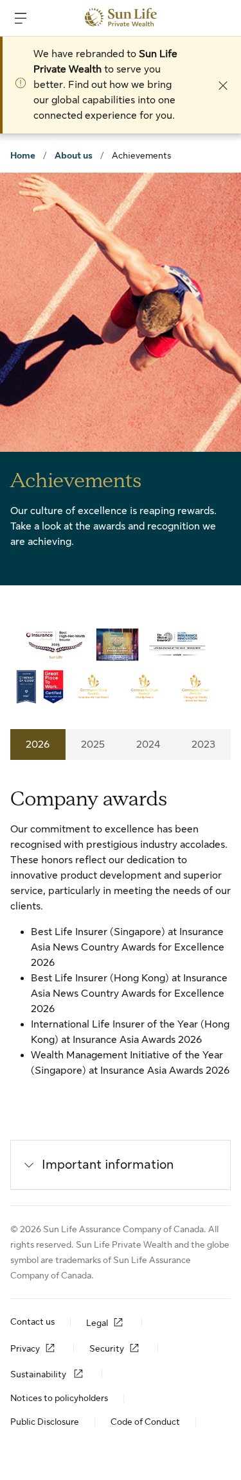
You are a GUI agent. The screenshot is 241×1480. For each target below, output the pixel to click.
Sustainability (39, 1374)
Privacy (25, 1348)
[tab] (38, 744)
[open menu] (20, 18)
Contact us (32, 1321)
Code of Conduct (145, 1421)
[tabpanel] (120, 932)
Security (106, 1348)
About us (74, 155)
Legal (97, 1323)
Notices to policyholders (59, 1398)
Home (22, 155)
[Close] (223, 84)
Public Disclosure (44, 1421)
